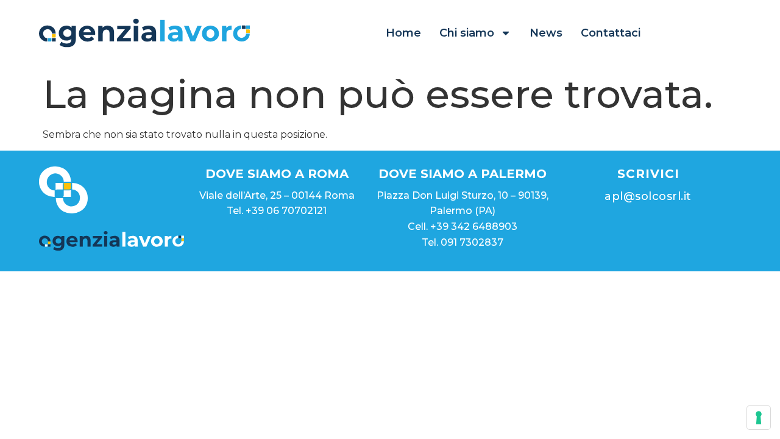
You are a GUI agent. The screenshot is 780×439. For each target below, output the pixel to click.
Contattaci (610, 33)
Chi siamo (466, 33)
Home (403, 33)
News (546, 33)
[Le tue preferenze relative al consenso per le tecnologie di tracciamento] (758, 417)
